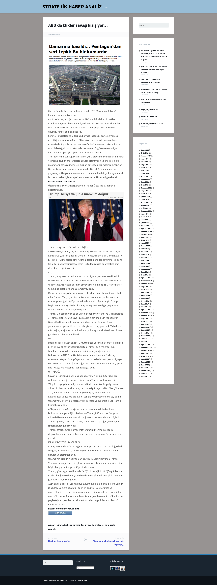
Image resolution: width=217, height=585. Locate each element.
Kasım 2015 (145, 370)
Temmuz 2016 (146, 347)
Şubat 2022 (145, 196)
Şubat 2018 (145, 295)
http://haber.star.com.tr (61, 181)
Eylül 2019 (144, 257)
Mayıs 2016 (145, 353)
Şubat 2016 (145, 362)
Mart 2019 (145, 260)
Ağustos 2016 (146, 344)
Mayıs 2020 (145, 237)
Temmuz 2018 (146, 281)
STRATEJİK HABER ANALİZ (72, 7)
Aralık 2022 (145, 176)
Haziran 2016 (146, 350)
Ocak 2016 (145, 365)
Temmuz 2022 (146, 188)
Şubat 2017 (145, 327)
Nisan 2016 (145, 356)
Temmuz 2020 (146, 231)
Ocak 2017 (145, 330)
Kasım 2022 (145, 179)
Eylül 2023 (144, 162)
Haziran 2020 (146, 234)
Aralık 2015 (145, 368)
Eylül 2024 (144, 153)
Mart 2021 (145, 220)
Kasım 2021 (145, 205)
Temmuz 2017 (146, 313)
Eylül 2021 (144, 208)
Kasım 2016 (145, 336)
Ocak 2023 (145, 173)
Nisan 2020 (145, 240)
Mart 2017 (145, 324)
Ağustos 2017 (146, 310)
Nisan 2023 (145, 167)
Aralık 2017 (145, 301)
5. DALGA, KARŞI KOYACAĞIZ (152, 124)
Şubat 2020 (145, 246)
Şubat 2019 (145, 263)
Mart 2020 (145, 243)
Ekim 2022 (145, 182)
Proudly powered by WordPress (53, 580)
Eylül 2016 (144, 341)
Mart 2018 (145, 292)
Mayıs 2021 (145, 214)
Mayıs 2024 (145, 159)
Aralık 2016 (145, 333)
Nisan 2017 (145, 321)
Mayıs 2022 (145, 191)
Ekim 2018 (145, 272)
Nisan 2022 (145, 194)
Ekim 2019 (145, 254)
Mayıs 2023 (145, 164)
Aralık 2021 (145, 202)
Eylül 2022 (144, 185)
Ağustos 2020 (146, 228)
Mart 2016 (145, 359)
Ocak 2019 (145, 266)
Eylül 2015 (144, 376)
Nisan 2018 (145, 289)
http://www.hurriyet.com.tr (63, 508)
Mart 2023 (145, 170)
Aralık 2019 (145, 252)
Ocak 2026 (145, 150)
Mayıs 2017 (145, 318)
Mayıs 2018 (145, 286)
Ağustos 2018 (146, 278)
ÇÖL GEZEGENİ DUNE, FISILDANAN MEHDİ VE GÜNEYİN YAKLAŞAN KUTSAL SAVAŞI (154, 69)
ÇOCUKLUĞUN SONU (149, 117)
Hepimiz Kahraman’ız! (59, 540)
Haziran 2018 (146, 284)
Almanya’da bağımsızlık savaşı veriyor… (108, 541)
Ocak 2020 (145, 249)
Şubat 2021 (145, 223)
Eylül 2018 (144, 275)
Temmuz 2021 (146, 211)
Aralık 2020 (145, 225)
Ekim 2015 (145, 373)
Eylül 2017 (144, 307)
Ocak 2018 (145, 298)
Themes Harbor (82, 580)
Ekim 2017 (145, 304)
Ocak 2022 (145, 199)
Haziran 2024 (146, 156)
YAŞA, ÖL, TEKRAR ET (149, 109)
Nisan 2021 (145, 217)
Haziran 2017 (146, 315)
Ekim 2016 (145, 339)
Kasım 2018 (145, 269)
